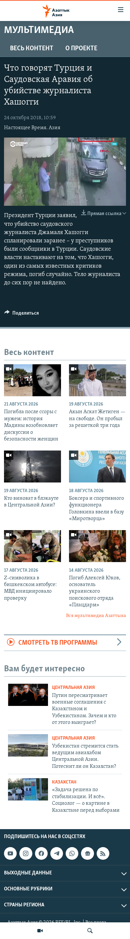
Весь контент (31, 48)
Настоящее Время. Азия (32, 128)
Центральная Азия (73, 687)
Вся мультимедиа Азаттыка (96, 615)
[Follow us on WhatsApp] (72, 853)
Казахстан (64, 782)
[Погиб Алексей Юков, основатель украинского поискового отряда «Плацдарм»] (97, 546)
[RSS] (103, 853)
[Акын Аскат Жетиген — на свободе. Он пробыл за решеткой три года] (97, 380)
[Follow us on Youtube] (10, 853)
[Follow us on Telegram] (56, 853)
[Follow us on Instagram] (25, 853)
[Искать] (90, 930)
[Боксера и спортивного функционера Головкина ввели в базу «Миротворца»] (97, 466)
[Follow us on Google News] (87, 853)
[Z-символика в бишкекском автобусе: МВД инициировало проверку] (32, 546)
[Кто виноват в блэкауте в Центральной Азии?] (32, 466)
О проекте (81, 48)
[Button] (21, 314)
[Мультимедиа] (40, 930)
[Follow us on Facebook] (41, 853)
